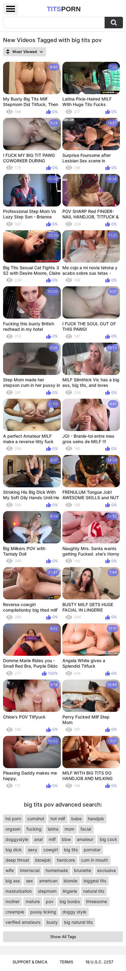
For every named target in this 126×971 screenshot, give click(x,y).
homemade (57, 870)
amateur (85, 839)
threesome (96, 901)
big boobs (70, 901)
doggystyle (17, 839)
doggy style (74, 911)
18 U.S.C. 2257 (99, 961)
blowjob (43, 860)
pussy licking (43, 911)
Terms (66, 961)
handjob (96, 818)
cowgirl (50, 849)
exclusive (106, 870)
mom (69, 829)
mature (33, 901)
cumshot (35, 818)
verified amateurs (23, 922)
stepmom (47, 891)
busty (52, 922)
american (48, 880)
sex (29, 880)
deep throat (17, 860)
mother (13, 901)
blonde (70, 880)
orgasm (13, 829)
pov (50, 901)
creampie (15, 911)
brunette (82, 870)
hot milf (57, 818)
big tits (71, 849)
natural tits (93, 891)
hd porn (13, 818)
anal (38, 839)
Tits (64, 9)
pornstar (92, 849)
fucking (34, 829)
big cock (108, 839)
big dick (14, 849)
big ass (13, 880)
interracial (29, 870)
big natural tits (78, 922)
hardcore (66, 860)
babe (76, 818)
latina (53, 829)
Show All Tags (63, 936)
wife (10, 870)
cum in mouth (94, 860)
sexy (32, 849)
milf (52, 839)
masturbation (19, 891)
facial (85, 829)
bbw (66, 839)
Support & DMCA (30, 961)
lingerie (70, 891)
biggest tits (94, 880)
